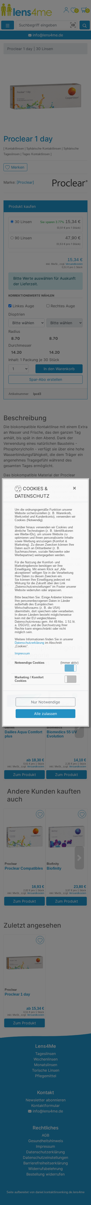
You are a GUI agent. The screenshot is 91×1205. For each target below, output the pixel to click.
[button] (70, 668)
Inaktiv (72, 679)
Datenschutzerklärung (29, 642)
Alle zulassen (45, 713)
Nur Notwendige (45, 702)
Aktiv (70, 668)
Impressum (22, 653)
